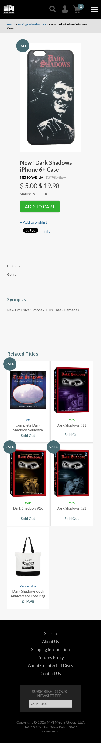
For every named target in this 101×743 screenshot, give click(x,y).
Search (50, 633)
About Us (50, 641)
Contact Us (50, 673)
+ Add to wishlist (33, 222)
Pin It (45, 231)
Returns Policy (50, 657)
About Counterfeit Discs (50, 665)
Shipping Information (50, 649)
